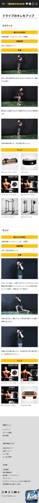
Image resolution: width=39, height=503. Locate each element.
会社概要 (6, 469)
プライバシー (7, 478)
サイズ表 (6, 454)
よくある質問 (7, 457)
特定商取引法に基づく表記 (11, 484)
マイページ (6, 430)
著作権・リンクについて (11, 475)
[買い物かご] (33, 4)
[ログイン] (30, 4)
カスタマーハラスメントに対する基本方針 (16, 481)
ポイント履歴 (7, 432)
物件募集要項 (7, 472)
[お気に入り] (26, 4)
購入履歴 (6, 435)
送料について (7, 451)
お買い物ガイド (8, 448)
